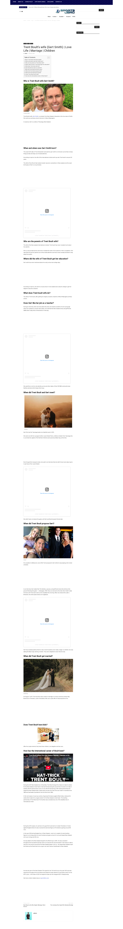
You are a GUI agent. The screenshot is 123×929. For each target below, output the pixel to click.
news (32, 20)
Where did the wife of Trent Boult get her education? (37, 64)
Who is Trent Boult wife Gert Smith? (33, 59)
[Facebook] (20, 12)
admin (26, 53)
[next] (103, 7)
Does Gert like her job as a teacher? (33, 67)
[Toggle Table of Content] (47, 57)
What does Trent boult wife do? (32, 66)
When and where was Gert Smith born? (34, 61)
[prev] (101, 7)
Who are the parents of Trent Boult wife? (34, 62)
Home (24, 20)
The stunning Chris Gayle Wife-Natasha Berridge (61, 905)
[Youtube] (22, 12)
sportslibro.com (45, 878)
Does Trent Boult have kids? (32, 74)
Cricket (28, 20)
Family (31, 43)
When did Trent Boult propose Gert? (33, 71)
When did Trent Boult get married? (33, 72)
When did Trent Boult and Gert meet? (33, 69)
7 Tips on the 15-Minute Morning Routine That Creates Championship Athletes (43, 7)
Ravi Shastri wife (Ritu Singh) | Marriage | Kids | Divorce (34, 905)
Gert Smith (35, 116)
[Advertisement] (48, 32)
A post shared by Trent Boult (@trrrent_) (47, 235)
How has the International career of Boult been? (37, 75)
